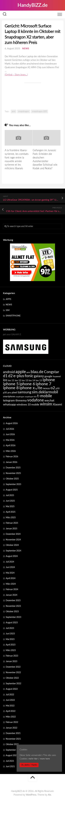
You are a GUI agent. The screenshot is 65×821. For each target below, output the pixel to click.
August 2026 (12, 423)
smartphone (9, 396)
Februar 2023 (12, 656)
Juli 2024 (10, 562)
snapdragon (23, 111)
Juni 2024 (10, 567)
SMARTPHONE (13, 316)
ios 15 (39, 380)
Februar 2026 (12, 457)
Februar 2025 (12, 523)
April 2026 (10, 446)
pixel (14, 392)
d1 (5, 376)
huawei (57, 376)
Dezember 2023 (13, 600)
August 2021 (12, 755)
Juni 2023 (10, 634)
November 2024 (13, 540)
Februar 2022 (12, 722)
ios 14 (32, 380)
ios (5, 380)
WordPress (31, 795)
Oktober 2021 (12, 744)
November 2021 (13, 739)
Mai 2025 (10, 506)
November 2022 (13, 673)
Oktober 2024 (12, 545)
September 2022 (13, 684)
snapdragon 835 (39, 111)
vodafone (35, 400)
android (9, 372)
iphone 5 (11, 384)
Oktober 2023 (12, 612)
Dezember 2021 (13, 733)
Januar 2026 (11, 462)
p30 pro (7, 392)
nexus (46, 388)
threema (21, 400)
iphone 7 (43, 384)
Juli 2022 (10, 695)
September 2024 (13, 551)
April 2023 (10, 645)
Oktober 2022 (12, 678)
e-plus (18, 376)
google (48, 376)
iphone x (27, 388)
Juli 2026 (10, 429)
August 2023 (12, 623)
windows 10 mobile (27, 404)
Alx (49, 795)
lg (36, 389)
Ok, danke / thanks (29, 765)
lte (39, 388)
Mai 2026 (10, 440)
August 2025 (12, 490)
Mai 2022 (10, 706)
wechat (49, 400)
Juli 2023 (10, 628)
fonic (29, 376)
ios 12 (18, 380)
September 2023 (13, 617)
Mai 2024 (10, 573)
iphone (49, 380)
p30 (58, 388)
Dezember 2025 (13, 468)
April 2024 (10, 578)
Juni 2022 (10, 700)
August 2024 (12, 556)
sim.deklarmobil (45, 392)
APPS (8, 299)
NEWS (25, 48)
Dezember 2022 (13, 667)
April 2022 (10, 711)
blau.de (37, 372)
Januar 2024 (11, 595)
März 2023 (11, 650)
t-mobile (44, 396)
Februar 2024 (12, 589)
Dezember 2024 (13, 534)
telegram (9, 400)
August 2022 (12, 689)
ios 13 (25, 380)
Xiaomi (57, 404)
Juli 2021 (10, 761)
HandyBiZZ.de (32, 5)
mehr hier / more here (39, 759)
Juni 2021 (10, 767)
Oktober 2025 (12, 479)
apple (20, 371)
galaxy (39, 376)
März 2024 (11, 584)
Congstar (51, 372)
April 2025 (10, 512)
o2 (52, 388)
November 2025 (13, 473)
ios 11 (11, 380)
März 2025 (11, 518)
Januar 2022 (11, 728)
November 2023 (13, 606)
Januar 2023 (11, 661)
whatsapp (9, 404)
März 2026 (11, 451)
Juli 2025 (10, 495)
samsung (24, 392)
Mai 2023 (10, 639)
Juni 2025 (10, 501)
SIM (8, 310)
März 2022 (11, 717)
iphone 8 (11, 388)
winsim (46, 404)
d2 (10, 376)
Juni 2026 (10, 434)
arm (13, 111)
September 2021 (13, 750)
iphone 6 (27, 384)
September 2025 (13, 484)
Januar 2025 (11, 529)
